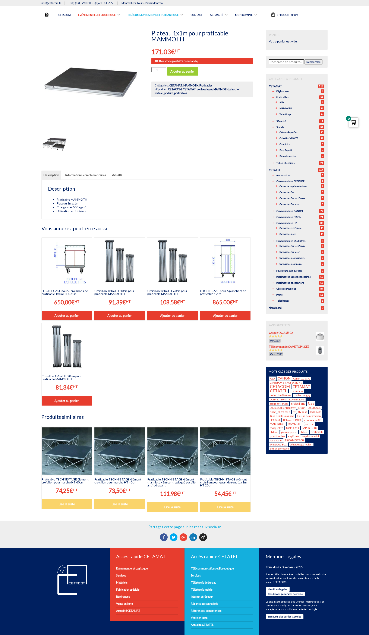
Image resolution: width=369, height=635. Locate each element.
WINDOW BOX (278, 444)
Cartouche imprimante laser (293, 186)
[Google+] (184, 537)
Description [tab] (51, 175)
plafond (274, 432)
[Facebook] (164, 537)
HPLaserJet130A (292, 420)
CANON (284, 378)
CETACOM (175, 89)
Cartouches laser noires (291, 264)
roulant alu (276, 440)
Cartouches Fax (287, 192)
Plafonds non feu (288, 156)
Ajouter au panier (182, 71)
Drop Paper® (286, 150)
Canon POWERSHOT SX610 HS (286, 382)
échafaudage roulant (301, 444)
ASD (282, 102)
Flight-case (282, 91)
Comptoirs (285, 144)
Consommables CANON (289, 211)
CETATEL (274, 170)
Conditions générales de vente (285, 594)
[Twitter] (174, 537)
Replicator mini (310, 436)
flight (273, 411)
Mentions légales (277, 589)
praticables (180, 93)
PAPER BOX (309, 428)
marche (309, 424)
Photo (279, 294)
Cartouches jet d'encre (291, 228)
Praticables (205, 85)
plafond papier (289, 432)
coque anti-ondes (279, 403)
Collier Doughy (302, 395)
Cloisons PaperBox (288, 132)
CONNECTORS (297, 399)
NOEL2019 (292, 428)
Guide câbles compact (282, 416)
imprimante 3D (313, 420)
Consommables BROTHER (290, 181)
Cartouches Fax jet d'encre (292, 198)
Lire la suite (67, 504)
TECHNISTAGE (294, 440)
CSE (311, 403)
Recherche (313, 62)
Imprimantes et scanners (290, 282)
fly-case (302, 411)
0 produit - (287, 14)
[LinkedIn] (193, 537)
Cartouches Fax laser (290, 204)
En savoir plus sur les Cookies (284, 616)
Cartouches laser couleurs (292, 258)
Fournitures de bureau (289, 270)
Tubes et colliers (285, 163)
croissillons (298, 403)
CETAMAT (175, 85)
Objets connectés (286, 288)
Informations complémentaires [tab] (85, 175)
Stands (280, 127)
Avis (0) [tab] (117, 175)
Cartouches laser (288, 234)
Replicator (294, 436)
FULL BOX (315, 411)
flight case (284, 411)
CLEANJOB (296, 391)
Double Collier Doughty (283, 407)
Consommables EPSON (288, 217)
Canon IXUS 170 (301, 378)
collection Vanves (280, 395)
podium (168, 93)
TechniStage (285, 114)
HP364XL (275, 420)
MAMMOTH (190, 85)
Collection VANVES (289, 138)
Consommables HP (286, 223)
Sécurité (281, 121)
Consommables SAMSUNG (291, 240)
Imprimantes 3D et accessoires (293, 276)
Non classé (275, 307)
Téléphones (283, 300)
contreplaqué (204, 89)
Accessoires (283, 175)
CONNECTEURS (278, 399)
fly (294, 411)
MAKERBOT (277, 424)
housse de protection (309, 416)
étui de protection (279, 448)
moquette (276, 428)
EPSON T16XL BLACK (309, 407)
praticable (317, 432)
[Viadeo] (203, 537)
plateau (159, 93)
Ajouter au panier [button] (66, 315)
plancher (235, 89)
